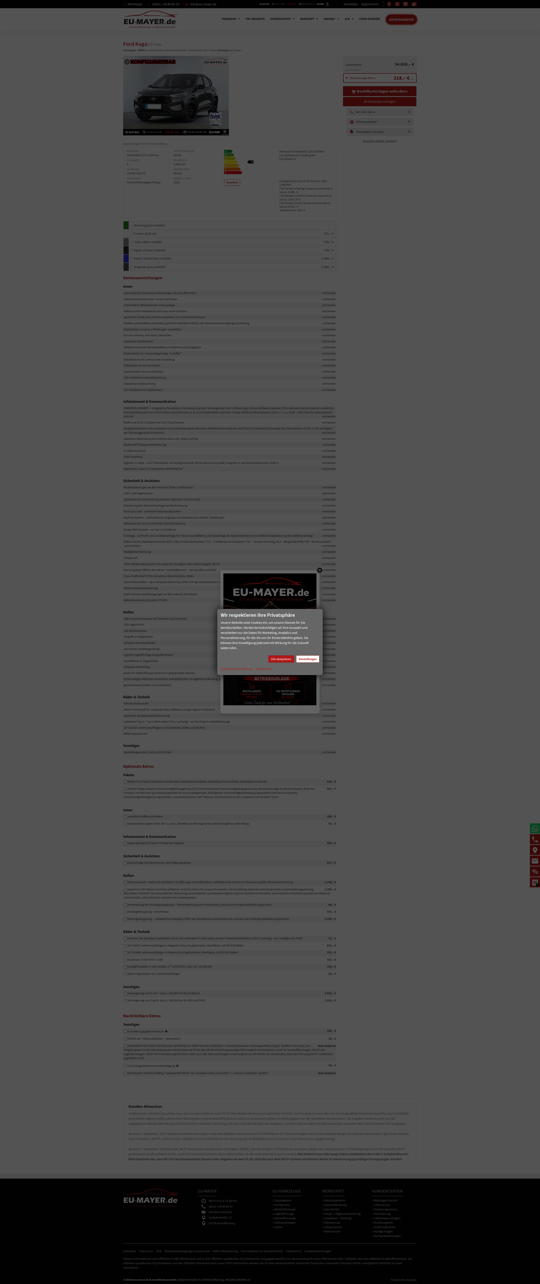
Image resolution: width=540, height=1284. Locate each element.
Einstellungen (308, 659)
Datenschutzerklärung (236, 669)
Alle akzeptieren (281, 659)
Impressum (264, 669)
